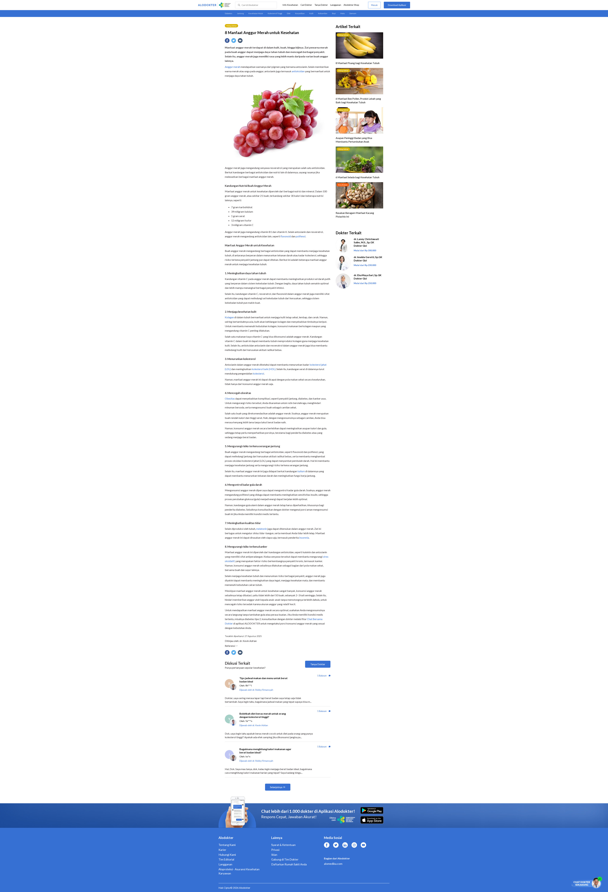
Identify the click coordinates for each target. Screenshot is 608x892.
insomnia (304, 537)
